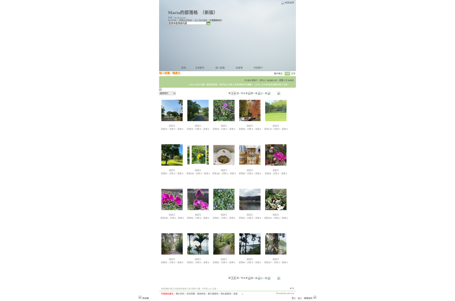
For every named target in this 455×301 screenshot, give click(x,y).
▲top (291, 288)
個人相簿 (220, 67)
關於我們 (180, 294)
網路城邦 (289, 2)
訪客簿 (239, 67)
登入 (294, 298)
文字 (293, 73)
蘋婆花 (172, 126)
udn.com (290, 293)
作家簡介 (258, 67)
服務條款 (201, 294)
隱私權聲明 (226, 294)
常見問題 (190, 294)
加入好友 (172, 20)
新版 (209, 12)
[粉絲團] (140, 297)
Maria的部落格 (183, 12)
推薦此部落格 (185, 20)
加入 (300, 298)
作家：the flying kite (177, 18)
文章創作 (199, 67)
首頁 (183, 67)
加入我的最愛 (201, 20)
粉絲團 (145, 298)
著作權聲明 (213, 294)
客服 (235, 294)
